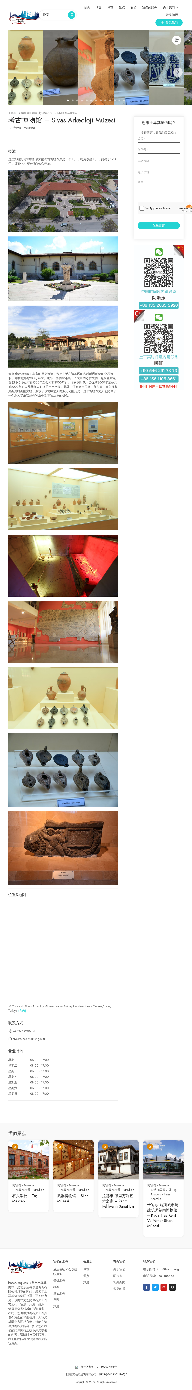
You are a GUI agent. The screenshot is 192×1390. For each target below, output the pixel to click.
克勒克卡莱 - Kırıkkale (30, 1190)
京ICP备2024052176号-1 (113, 1374)
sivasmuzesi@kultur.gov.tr (29, 1039)
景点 (122, 7)
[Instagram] (172, 1287)
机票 (56, 1287)
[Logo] (27, 17)
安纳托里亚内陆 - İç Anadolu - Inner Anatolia (48, 113)
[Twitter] (155, 1287)
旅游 (133, 7)
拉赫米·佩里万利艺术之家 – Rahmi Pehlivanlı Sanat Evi (118, 1201)
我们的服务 (149, 7)
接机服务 (59, 1280)
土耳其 (12, 113)
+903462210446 (24, 1031)
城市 (110, 7)
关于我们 (169, 7)
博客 (99, 7)
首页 (87, 7)
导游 (56, 1300)
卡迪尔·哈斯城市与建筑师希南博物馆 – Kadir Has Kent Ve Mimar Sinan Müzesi (162, 1215)
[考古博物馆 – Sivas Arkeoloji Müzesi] (25, 67)
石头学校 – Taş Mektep (25, 1198)
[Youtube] (163, 1287)
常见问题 (172, 15)
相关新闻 (119, 1282)
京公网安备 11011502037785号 (99, 1367)
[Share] (176, 40)
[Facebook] (146, 1287)
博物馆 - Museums (24, 128)
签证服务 (59, 1293)
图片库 (117, 1276)
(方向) (22, 1011)
